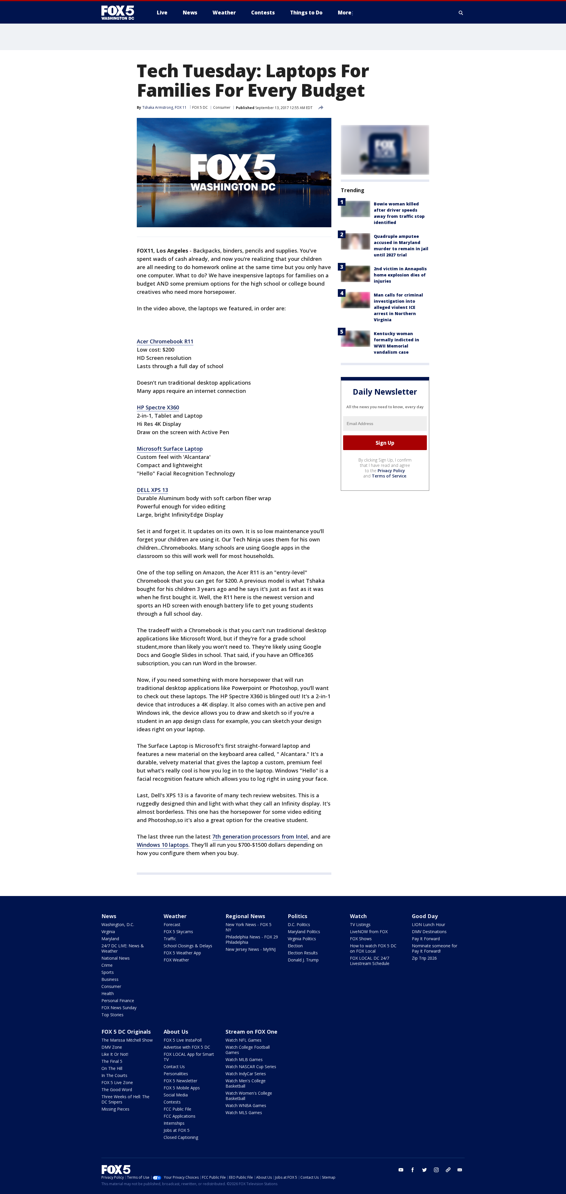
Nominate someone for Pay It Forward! (434, 948)
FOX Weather (176, 960)
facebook (412, 1170)
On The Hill (111, 1068)
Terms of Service (389, 476)
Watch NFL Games (243, 1040)
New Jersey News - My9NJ (251, 949)
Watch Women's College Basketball (249, 1095)
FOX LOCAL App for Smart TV (189, 1056)
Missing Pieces (115, 1109)
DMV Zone (111, 1047)
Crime (107, 965)
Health (107, 993)
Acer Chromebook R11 (165, 341)
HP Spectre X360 (158, 407)
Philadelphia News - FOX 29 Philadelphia (252, 939)
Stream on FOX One (251, 1031)
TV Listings (360, 924)
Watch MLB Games (244, 1059)
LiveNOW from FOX (369, 931)
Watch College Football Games (248, 1049)
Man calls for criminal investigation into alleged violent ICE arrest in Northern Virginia (398, 307)
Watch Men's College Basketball (246, 1083)
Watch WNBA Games (246, 1105)
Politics (297, 916)
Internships (174, 1123)
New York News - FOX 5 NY (249, 927)
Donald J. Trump (303, 960)
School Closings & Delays (188, 945)
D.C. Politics (299, 924)
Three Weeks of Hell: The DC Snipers (125, 1099)
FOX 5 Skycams (178, 931)
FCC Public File (177, 1109)
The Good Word (116, 1089)
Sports (107, 972)
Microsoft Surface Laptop (170, 448)
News (108, 916)
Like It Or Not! (114, 1054)
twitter (424, 1170)
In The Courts (114, 1075)
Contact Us (174, 1066)
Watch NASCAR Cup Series (251, 1066)
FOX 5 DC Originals (126, 1031)
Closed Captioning (181, 1137)
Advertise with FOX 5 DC (187, 1047)
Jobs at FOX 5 (177, 1130)
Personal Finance (117, 1000)
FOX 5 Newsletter (180, 1080)
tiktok (448, 1170)
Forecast (172, 924)
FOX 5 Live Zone (117, 1082)
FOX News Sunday (118, 1007)
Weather (175, 916)
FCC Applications (179, 1116)
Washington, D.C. (117, 924)
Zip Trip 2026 (424, 958)
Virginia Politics (302, 938)
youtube (401, 1170)
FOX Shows (361, 938)
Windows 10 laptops (162, 844)
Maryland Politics (304, 931)
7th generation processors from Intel (260, 836)
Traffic (170, 938)
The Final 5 (111, 1061)
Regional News (245, 916)
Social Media (176, 1095)
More (344, 12)
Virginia (108, 931)
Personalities (176, 1073)
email (460, 1170)
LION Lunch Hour (428, 924)
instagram (436, 1170)
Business (110, 979)
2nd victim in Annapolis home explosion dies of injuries (400, 275)
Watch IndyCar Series (246, 1073)
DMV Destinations (429, 931)
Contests (172, 1102)
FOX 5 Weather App (182, 953)
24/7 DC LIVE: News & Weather (122, 948)
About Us (176, 1031)
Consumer (222, 107)
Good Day (425, 916)
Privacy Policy (391, 470)
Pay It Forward (426, 938)
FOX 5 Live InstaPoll (183, 1040)
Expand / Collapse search (461, 12)
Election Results (303, 953)
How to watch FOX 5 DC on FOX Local (373, 948)
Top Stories (112, 1014)
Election (295, 945)
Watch (358, 916)
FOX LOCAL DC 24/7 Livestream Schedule (369, 960)
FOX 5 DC (200, 107)
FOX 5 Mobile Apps (182, 1088)
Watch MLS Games (244, 1112)
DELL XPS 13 (152, 489)
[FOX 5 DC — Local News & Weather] (120, 13)
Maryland (110, 938)
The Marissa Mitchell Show (127, 1040)
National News (115, 958)
